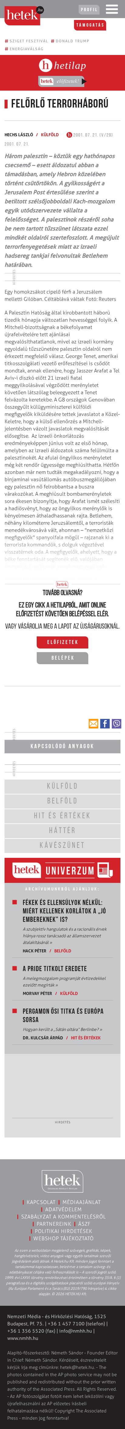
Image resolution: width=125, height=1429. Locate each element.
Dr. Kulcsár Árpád (43, 1037)
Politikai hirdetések (63, 1231)
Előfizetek (63, 642)
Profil (89, 10)
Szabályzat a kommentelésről (63, 1217)
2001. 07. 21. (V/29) (92, 135)
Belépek (63, 658)
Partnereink (54, 1224)
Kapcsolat (41, 1202)
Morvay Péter (37, 993)
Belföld (62, 950)
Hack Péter (34, 950)
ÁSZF (84, 1224)
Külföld (50, 134)
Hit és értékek (86, 1037)
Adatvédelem (63, 1209)
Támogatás (90, 25)
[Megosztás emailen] (93, 724)
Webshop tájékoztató (63, 1238)
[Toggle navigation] (112, 10)
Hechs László (19, 134)
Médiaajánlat (81, 1202)
